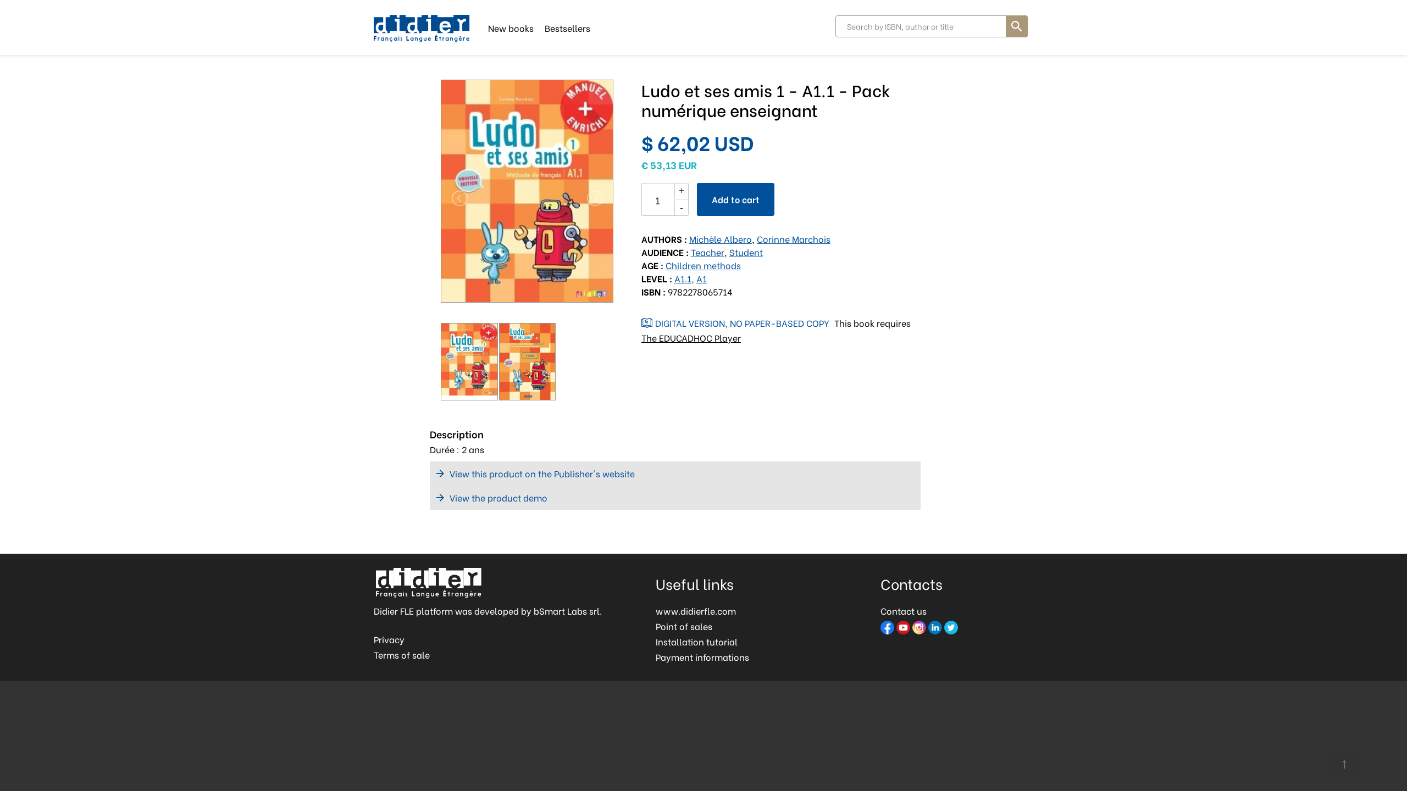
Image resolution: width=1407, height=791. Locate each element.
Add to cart (736, 199)
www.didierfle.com (696, 610)
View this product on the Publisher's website (542, 473)
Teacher (707, 252)
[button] (453, 198)
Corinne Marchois (793, 238)
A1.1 (682, 278)
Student (746, 252)
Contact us (903, 610)
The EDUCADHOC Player (691, 337)
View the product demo (498, 497)
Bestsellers (567, 27)
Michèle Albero (720, 238)
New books (511, 27)
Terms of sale (402, 654)
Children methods (703, 265)
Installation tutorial (697, 641)
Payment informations (702, 656)
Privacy (389, 639)
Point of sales (684, 626)
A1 (701, 278)
